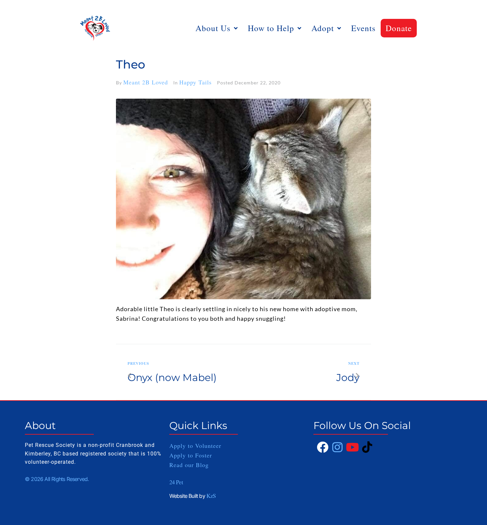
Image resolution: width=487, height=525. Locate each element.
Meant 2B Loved (145, 82)
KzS (211, 496)
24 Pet (176, 482)
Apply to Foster (191, 455)
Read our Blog (189, 465)
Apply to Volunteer (195, 446)
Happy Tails (195, 82)
